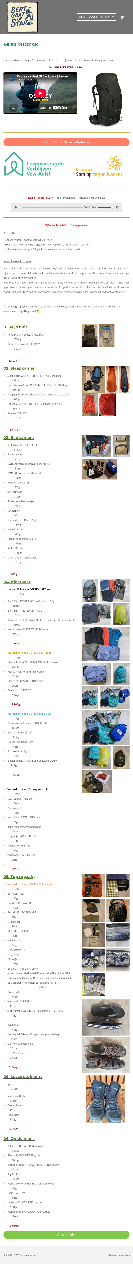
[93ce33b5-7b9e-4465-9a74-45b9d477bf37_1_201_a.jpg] (117, 885)
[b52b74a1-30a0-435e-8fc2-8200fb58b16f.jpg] (90, 697)
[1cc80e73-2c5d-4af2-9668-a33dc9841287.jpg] (117, 960)
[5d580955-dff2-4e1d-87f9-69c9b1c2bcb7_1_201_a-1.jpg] (124, 379)
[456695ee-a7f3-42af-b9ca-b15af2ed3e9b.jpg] (117, 910)
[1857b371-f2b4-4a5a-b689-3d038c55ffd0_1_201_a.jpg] (96, 674)
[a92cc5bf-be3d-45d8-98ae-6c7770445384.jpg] (106, 1017)
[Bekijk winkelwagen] (122, 17)
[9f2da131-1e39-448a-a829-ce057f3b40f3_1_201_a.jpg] (106, 727)
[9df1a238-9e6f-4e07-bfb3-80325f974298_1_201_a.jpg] (89, 335)
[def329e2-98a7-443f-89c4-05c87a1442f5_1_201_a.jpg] (115, 590)
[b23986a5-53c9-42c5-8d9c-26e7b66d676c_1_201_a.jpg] (106, 644)
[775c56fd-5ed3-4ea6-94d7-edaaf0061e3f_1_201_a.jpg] (93, 935)
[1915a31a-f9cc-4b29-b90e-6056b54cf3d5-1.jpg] (107, 404)
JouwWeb (125, 1255)
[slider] (51, 207)
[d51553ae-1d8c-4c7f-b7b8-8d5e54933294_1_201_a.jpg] (115, 697)
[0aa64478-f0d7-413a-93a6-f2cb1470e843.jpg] (93, 910)
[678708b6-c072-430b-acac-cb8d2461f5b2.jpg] (121, 757)
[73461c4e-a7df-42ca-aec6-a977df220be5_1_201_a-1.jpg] (112, 379)
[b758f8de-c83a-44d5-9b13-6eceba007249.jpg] (93, 960)
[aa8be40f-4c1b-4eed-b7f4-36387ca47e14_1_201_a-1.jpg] (93, 379)
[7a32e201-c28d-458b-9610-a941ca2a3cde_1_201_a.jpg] (93, 984)
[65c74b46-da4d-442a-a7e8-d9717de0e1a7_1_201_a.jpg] (96, 757)
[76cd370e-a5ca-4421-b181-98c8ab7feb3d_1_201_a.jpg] (97, 781)
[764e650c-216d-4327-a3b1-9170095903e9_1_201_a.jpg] (96, 614)
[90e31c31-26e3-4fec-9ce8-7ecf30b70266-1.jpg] (93, 885)
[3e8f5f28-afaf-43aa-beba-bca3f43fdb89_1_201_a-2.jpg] (99, 469)
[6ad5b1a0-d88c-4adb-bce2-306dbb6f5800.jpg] (96, 446)
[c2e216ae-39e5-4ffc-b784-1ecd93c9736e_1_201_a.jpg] (106, 335)
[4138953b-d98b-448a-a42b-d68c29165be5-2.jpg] (90, 590)
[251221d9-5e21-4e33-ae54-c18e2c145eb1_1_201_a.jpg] (106, 1055)
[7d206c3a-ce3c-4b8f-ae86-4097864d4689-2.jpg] (121, 614)
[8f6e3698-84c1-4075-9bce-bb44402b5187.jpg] (121, 446)
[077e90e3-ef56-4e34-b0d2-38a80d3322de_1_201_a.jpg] (117, 935)
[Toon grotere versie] (105, 99)
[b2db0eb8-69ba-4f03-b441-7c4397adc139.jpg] (121, 674)
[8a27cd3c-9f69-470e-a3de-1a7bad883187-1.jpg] (90, 404)
